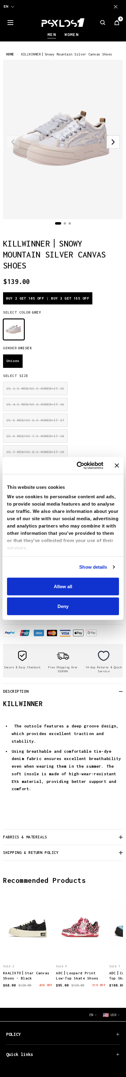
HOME (10, 54)
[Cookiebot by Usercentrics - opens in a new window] (78, 466)
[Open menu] (10, 22)
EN (6, 6)
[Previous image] (13, 142)
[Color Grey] (13, 329)
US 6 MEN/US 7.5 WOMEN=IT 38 (35, 436)
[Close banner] (117, 465)
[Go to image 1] (58, 223)
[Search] (102, 22)
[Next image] (113, 142)
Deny (63, 606)
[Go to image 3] (70, 223)
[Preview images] (28, 949)
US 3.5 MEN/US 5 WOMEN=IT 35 (35, 388)
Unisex (12, 361)
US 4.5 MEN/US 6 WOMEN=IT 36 (35, 404)
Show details (93, 567)
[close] (117, 6)
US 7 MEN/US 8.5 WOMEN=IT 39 (35, 452)
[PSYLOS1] (63, 22)
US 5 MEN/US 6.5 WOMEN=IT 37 (35, 420)
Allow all (63, 586)
